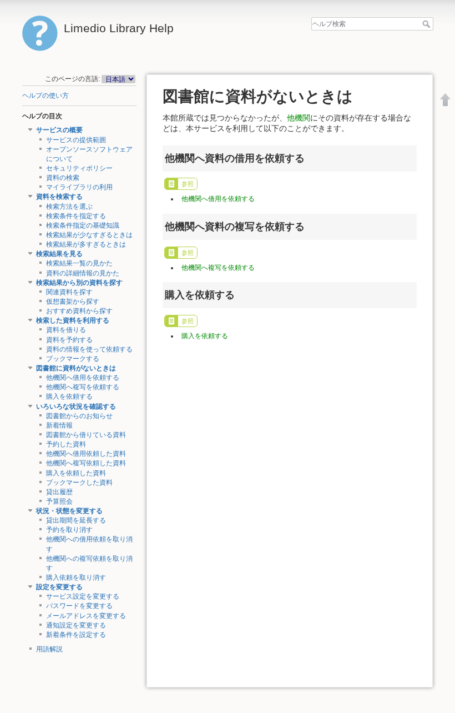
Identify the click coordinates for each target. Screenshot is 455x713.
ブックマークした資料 (79, 482)
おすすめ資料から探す (79, 311)
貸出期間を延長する (76, 520)
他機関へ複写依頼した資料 (86, 463)
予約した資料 (66, 444)
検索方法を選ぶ (69, 206)
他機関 (298, 117)
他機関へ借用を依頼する (82, 377)
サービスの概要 (59, 130)
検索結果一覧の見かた (79, 263)
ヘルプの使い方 (45, 95)
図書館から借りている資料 (86, 435)
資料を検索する (59, 196)
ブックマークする (72, 359)
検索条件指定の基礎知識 (82, 225)
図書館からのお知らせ (79, 416)
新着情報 (59, 425)
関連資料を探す (69, 292)
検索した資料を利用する (72, 320)
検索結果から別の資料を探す (79, 283)
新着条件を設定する (76, 635)
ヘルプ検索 (427, 24)
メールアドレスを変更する (86, 616)
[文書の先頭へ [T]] (445, 99)
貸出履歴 (59, 492)
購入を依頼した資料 (76, 473)
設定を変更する (59, 587)
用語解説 (49, 649)
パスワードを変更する (79, 606)
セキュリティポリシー (79, 168)
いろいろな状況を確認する (76, 406)
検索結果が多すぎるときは (86, 244)
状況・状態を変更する (69, 511)
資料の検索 (62, 178)
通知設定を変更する (76, 625)
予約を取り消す (69, 530)
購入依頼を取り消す (76, 577)
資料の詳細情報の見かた (82, 273)
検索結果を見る (59, 254)
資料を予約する (69, 340)
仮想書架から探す (72, 301)
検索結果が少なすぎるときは (89, 235)
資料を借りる (66, 330)
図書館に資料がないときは (76, 368)
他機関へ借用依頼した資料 (86, 454)
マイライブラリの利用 (79, 187)
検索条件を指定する (76, 216)
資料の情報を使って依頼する (89, 349)
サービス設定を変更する (82, 596)
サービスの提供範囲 (76, 140)
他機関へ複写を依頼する (82, 387)
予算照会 (59, 501)
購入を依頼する (69, 396)
